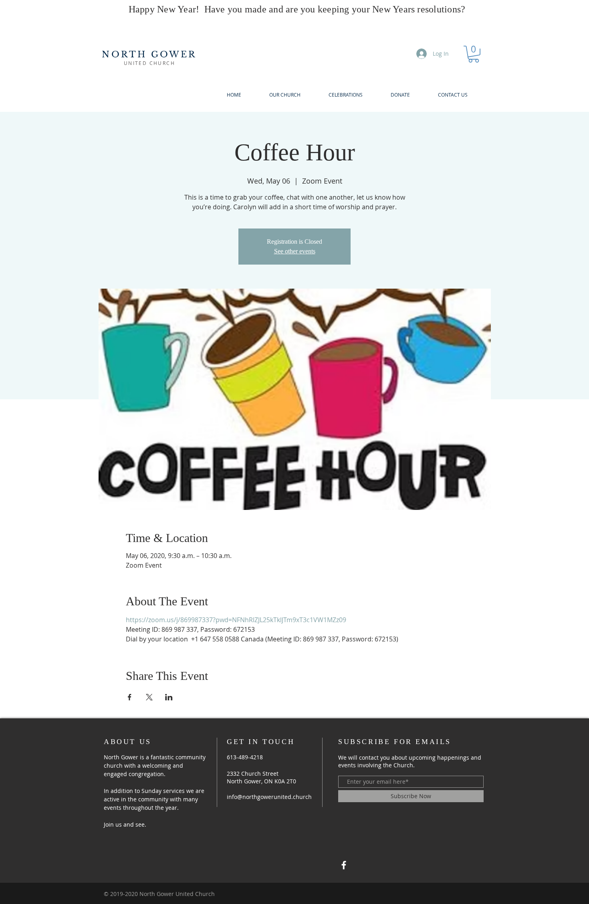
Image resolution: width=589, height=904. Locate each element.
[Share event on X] (149, 697)
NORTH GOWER (149, 54)
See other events (294, 251)
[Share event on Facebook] (129, 697)
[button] (474, 54)
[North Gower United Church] (343, 865)
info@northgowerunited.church (269, 797)
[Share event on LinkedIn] (169, 697)
